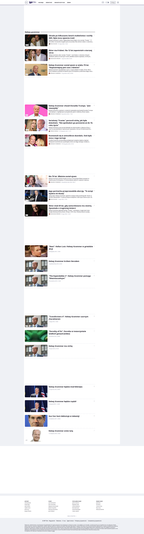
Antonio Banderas (76, 506)
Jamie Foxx (27, 509)
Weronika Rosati (75, 507)
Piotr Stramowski (52, 504)
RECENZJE (40, 2)
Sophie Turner (27, 507)
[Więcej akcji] (94, 35)
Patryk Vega (27, 504)
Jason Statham (51, 511)
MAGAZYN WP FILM (60, 2)
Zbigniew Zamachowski (53, 506)
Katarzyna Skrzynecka (53, 509)
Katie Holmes (27, 506)
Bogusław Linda (75, 504)
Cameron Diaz (99, 506)
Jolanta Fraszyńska (52, 507)
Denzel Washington (76, 509)
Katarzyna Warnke (100, 509)
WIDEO (69, 2)
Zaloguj (113, 2)
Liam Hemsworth (52, 502)
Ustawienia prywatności (94, 521)
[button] (107, 2)
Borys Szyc (98, 507)
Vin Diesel (98, 504)
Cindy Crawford (75, 511)
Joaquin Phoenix (28, 511)
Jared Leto (98, 502)
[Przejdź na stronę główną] (26, 3)
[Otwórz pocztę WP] (103, 2)
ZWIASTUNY (49, 2)
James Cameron (75, 502)
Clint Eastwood (28, 502)
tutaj (54, 531)
